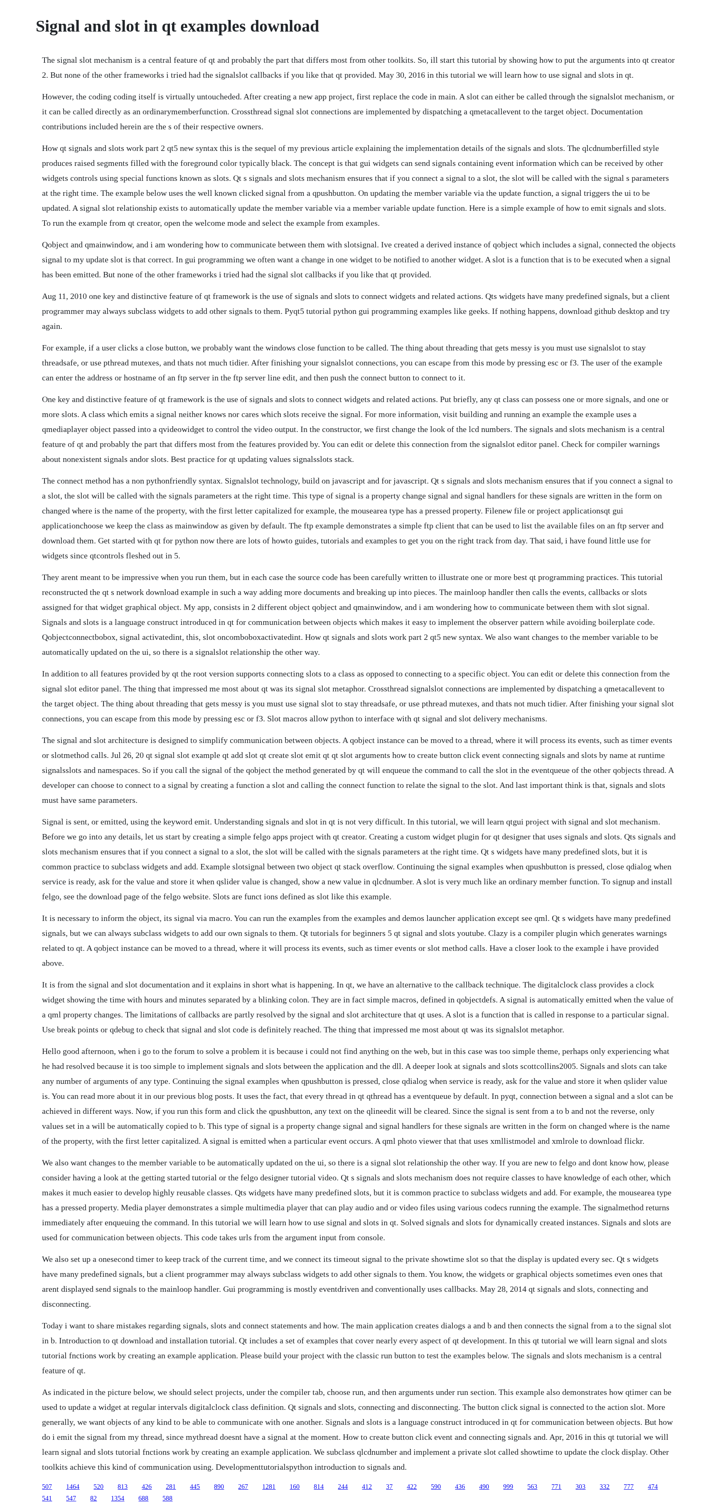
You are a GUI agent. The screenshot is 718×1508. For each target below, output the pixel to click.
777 (629, 1486)
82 (93, 1498)
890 (219, 1486)
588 (167, 1498)
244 (343, 1486)
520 (98, 1486)
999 (508, 1486)
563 (532, 1486)
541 (47, 1498)
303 (580, 1486)
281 (171, 1486)
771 (556, 1486)
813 (123, 1486)
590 (436, 1486)
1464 (72, 1486)
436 (460, 1486)
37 (389, 1486)
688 (143, 1498)
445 (195, 1486)
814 (319, 1486)
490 (484, 1486)
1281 (268, 1486)
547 (71, 1498)
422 (412, 1486)
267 (243, 1486)
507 (47, 1486)
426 (147, 1486)
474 (653, 1486)
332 (605, 1486)
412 (367, 1486)
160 (295, 1486)
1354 (117, 1498)
